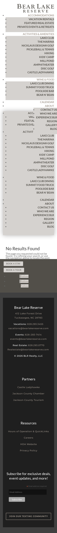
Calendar (47, 102)
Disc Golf (47, 68)
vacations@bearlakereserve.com (28, 328)
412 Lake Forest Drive (28, 313)
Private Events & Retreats (35, 26)
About (49, 105)
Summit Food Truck (40, 87)
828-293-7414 (33, 334)
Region (52, 121)
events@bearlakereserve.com (28, 339)
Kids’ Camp (46, 57)
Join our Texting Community (28, 516)
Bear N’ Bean (45, 94)
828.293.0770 (36, 345)
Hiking (49, 53)
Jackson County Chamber (28, 393)
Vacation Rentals (41, 19)
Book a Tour (13, 270)
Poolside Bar (45, 91)
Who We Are (48, 113)
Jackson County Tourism (28, 400)
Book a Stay (13, 263)
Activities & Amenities (38, 34)
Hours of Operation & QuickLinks (28, 431)
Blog (53, 128)
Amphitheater (43, 64)
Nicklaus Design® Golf (38, 45)
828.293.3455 (35, 324)
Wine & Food (45, 79)
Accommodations (41, 15)
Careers (28, 437)
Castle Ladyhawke (40, 72)
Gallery (51, 125)
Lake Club (47, 37)
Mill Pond (47, 60)
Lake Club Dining (42, 83)
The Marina (46, 41)
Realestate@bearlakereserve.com (28, 349)
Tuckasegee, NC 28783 (28, 317)
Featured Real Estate (39, 23)
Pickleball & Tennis (40, 49)
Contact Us (49, 109)
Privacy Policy (28, 450)
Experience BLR (46, 117)
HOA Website (28, 444)
